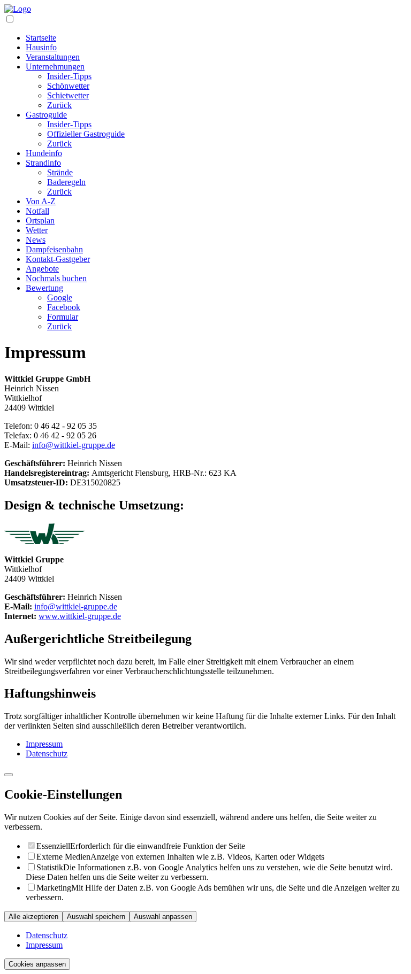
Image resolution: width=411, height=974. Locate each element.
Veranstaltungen (53, 56)
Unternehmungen (55, 66)
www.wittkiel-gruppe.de (80, 616)
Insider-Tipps (69, 76)
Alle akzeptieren (33, 917)
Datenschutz (46, 753)
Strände (60, 172)
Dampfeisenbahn (54, 249)
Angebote (42, 268)
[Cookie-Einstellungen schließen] (8, 774)
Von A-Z (41, 201)
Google (59, 297)
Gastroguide (46, 114)
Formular (62, 316)
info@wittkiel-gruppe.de (73, 445)
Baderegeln (66, 182)
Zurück (59, 105)
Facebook (63, 307)
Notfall (37, 210)
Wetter (37, 230)
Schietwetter (68, 95)
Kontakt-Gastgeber (58, 259)
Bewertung (44, 287)
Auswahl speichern (96, 917)
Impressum (44, 743)
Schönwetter (68, 85)
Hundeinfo (44, 153)
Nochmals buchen (56, 278)
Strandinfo (43, 162)
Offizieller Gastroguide (86, 133)
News (35, 239)
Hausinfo (41, 47)
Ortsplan (40, 220)
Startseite (41, 37)
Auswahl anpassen (163, 917)
